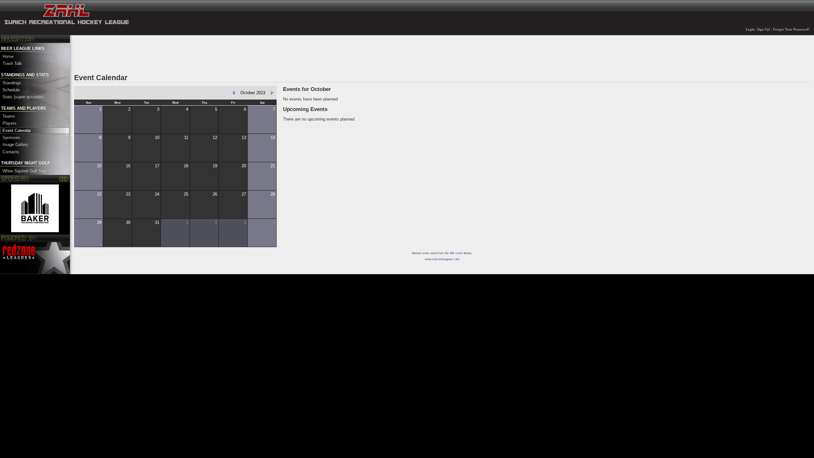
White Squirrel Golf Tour (24, 171)
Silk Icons (456, 253)
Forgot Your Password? (791, 29)
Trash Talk (12, 63)
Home (8, 56)
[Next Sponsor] (66, 179)
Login (750, 29)
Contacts (11, 151)
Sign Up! (763, 29)
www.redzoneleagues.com (442, 259)
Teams (9, 116)
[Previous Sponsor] (61, 179)
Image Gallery (15, 144)
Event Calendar (17, 130)
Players (10, 123)
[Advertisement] (190, 53)
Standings (12, 82)
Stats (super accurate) (23, 96)
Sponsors (11, 137)
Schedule (11, 89)
